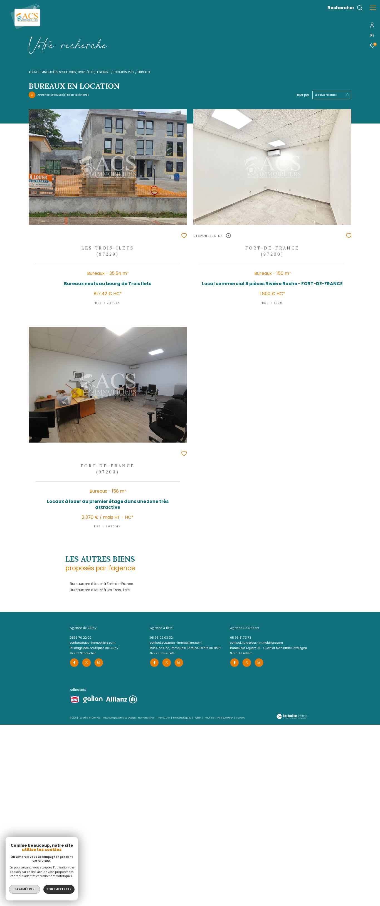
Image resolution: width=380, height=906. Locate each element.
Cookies (240, 718)
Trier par (303, 95)
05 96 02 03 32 (161, 638)
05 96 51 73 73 (240, 638)
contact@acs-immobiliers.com (92, 643)
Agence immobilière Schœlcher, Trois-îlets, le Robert (69, 72)
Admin (198, 717)
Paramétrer (24, 889)
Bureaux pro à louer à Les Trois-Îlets (100, 589)
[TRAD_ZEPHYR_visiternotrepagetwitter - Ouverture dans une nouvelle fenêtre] (86, 662)
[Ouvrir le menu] (373, 8)
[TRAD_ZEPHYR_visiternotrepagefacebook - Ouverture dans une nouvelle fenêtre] (74, 662)
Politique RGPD (225, 717)
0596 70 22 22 (81, 638)
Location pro (123, 72)
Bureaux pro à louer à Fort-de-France (101, 583)
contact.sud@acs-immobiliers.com (176, 643)
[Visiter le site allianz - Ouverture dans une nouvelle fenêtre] (121, 699)
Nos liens (210, 717)
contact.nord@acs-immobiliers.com (256, 643)
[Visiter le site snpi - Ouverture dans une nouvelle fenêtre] (75, 699)
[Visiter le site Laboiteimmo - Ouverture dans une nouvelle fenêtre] (292, 717)
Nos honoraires (146, 717)
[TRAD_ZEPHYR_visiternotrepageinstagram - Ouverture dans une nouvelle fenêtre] (98, 662)
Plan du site (164, 717)
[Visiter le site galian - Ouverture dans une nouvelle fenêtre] (93, 699)
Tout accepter (58, 889)
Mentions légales (182, 717)
